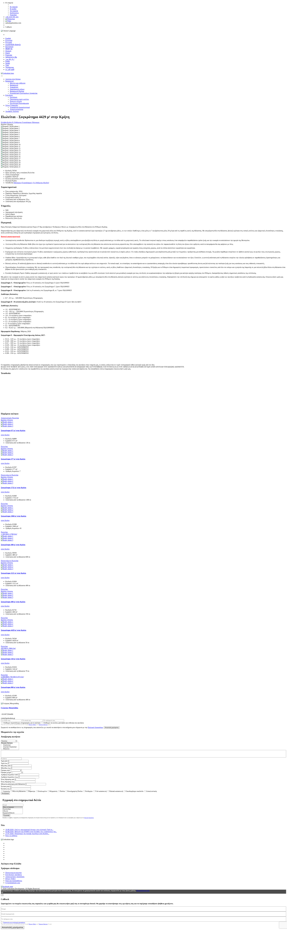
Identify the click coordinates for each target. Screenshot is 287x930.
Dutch (7, 53)
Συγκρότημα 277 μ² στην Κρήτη (13, 459)
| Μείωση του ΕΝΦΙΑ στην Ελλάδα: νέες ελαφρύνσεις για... (31, 832)
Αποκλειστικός (151, 791)
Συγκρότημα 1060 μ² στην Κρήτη (13, 516)
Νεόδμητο (88, 791)
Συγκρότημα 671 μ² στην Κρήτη (13, 430)
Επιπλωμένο (42, 791)
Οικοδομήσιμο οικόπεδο (134, 791)
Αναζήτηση (5, 793)
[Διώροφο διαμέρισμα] (10, 747)
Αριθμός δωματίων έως (9, 777)
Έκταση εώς (5, 789)
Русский (8, 42)
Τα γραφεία (14, 11)
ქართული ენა (11, 57)
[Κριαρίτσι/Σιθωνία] (13, 813)
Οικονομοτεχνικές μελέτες (19, 99)
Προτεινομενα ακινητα (13, 873)
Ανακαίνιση (14, 87)
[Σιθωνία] (13, 811)
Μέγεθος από (5, 766)
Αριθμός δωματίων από (9, 775)
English (8, 38)
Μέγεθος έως (5, 768)
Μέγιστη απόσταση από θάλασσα (13, 784)
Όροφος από (5, 770)
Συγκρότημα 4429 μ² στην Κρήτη (13, 630)
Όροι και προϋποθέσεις (13, 881)
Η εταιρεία (13, 7)
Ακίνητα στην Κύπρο (13, 79)
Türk (7, 65)
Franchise (13, 15)
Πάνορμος (35, 122)
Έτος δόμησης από (7, 779)
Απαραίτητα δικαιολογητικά (20, 107)
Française (8, 55)
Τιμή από (4, 761)
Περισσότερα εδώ (142, 891)
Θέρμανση (53, 791)
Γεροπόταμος (27, 122)
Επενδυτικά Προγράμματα (19, 103)
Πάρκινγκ (31, 791)
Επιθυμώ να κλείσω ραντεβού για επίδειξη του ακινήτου (64, 723)
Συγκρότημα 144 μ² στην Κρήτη (13, 659)
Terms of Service (43, 724)
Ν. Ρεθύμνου (17, 122)
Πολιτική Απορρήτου (95, 727)
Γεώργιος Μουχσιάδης (9, 708)
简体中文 (9, 49)
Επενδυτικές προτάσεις (13, 875)
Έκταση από (5, 786)
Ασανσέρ (6, 791)
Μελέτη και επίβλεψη (17, 83)
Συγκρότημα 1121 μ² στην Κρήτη (13, 573)
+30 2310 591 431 (11, 17)
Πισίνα (62, 791)
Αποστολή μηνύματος (112, 727)
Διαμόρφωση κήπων (17, 89)
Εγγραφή (6, 815)
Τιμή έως (4, 763)
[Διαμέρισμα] (10, 745)
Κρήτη (9, 122)
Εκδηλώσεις (14, 13)
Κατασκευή (9, 81)
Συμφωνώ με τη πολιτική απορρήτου (14, 922)
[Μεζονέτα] (10, 749)
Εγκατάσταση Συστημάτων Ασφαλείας (23, 93)
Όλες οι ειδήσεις (11, 836)
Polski (7, 61)
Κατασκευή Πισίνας (17, 91)
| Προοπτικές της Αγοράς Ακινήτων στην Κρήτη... (27, 834)
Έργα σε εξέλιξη (16, 101)
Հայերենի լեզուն (13, 45)
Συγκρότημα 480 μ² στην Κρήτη (13, 545)
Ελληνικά (8, 40)
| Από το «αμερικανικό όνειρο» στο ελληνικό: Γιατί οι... (29, 830)
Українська (9, 67)
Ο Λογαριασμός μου (12, 883)
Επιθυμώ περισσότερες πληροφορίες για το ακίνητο (22, 723)
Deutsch (8, 51)
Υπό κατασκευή (101, 791)
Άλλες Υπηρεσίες (11, 105)
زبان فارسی (9, 59)
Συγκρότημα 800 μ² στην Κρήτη (13, 687)
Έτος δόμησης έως (7, 782)
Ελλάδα (4, 122)
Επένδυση (9, 95)
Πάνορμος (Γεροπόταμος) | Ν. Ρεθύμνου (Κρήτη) (31, 183)
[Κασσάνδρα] (13, 809)
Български (9, 47)
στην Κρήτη (5, 435)
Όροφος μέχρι (6, 772)
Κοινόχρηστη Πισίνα (74, 791)
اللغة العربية (9, 69)
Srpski (7, 63)
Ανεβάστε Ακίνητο (12, 111)
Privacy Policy (32, 724)
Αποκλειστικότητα (16, 109)
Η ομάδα (13, 9)
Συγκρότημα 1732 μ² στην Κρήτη (13, 488)
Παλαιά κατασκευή (116, 791)
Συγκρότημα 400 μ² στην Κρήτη (13, 602)
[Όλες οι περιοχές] (13, 807)
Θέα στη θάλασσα (19, 791)
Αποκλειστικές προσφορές (14, 877)
